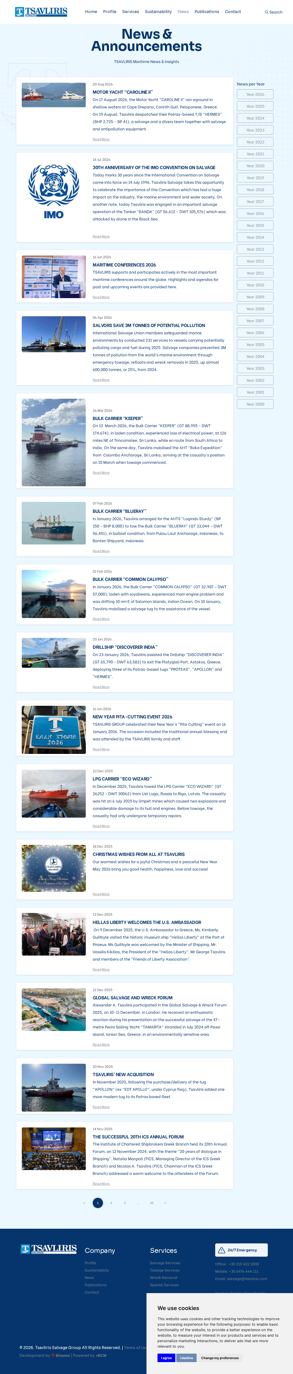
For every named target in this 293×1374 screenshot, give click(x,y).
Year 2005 (255, 344)
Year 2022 (255, 142)
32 (152, 1202)
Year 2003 (255, 368)
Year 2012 (255, 261)
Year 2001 (255, 392)
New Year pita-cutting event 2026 (132, 716)
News (183, 11)
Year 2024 (255, 118)
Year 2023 (255, 130)
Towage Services (164, 1269)
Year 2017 (255, 201)
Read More (101, 138)
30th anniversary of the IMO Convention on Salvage (154, 167)
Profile (109, 11)
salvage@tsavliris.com (247, 1278)
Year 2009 (255, 297)
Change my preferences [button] (220, 1358)
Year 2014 (255, 237)
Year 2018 (255, 189)
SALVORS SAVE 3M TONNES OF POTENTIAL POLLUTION (149, 325)
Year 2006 (255, 332)
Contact (233, 11)
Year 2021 (255, 154)
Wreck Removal (163, 1277)
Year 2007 (255, 320)
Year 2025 (255, 106)
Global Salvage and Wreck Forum (132, 997)
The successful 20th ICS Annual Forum (138, 1136)
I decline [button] (186, 1358)
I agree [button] (166, 1358)
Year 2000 (255, 404)
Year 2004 (255, 356)
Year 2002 (255, 380)
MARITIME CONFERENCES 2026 (124, 264)
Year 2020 (255, 165)
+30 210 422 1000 (244, 1263)
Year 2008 (255, 308)
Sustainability (158, 11)
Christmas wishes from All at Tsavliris (138, 854)
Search (275, 12)
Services (130, 11)
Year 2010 (255, 285)
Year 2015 (255, 225)
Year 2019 (255, 177)
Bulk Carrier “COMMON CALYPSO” (130, 579)
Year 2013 (255, 249)
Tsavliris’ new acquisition (123, 1074)
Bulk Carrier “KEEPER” (118, 418)
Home (91, 11)
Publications (207, 11)
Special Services (164, 1284)
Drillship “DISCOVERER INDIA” (125, 646)
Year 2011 (255, 273)
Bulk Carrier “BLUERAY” (119, 511)
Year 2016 (255, 213)
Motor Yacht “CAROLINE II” (123, 91)
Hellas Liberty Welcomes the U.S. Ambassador (147, 922)
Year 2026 (255, 94)
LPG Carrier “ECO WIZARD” (122, 778)
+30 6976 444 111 (243, 1271)
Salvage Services (165, 1262)
